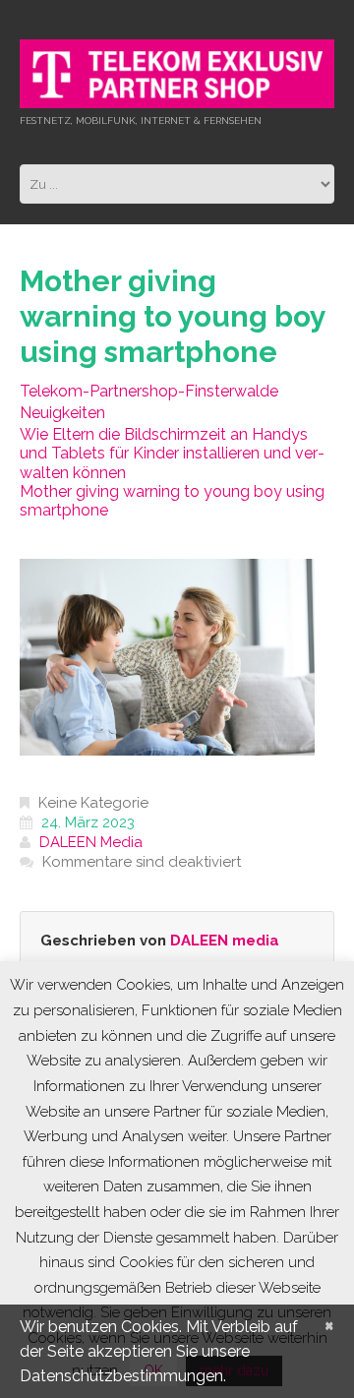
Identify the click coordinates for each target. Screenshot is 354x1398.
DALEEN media (91, 842)
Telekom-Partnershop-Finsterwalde (149, 391)
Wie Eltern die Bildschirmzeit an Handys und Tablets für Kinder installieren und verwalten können (172, 453)
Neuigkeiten (62, 412)
